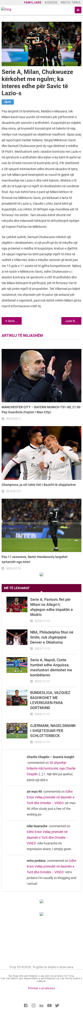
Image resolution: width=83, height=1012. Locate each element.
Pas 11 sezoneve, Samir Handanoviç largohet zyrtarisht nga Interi (35, 559)
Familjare (33, 2)
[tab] (41, 588)
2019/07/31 (13, 491)
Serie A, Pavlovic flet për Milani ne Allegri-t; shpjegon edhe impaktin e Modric (51, 607)
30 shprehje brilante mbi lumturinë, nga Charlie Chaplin (51, 768)
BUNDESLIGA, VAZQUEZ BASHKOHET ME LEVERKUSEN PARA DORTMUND (50, 700)
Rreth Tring (70, 2)
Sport (7, 101)
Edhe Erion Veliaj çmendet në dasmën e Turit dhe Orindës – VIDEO (50, 797)
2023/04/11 (13, 418)
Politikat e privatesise (41, 988)
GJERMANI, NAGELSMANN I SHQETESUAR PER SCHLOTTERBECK (52, 731)
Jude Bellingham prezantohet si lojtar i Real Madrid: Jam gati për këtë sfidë (73, 321)
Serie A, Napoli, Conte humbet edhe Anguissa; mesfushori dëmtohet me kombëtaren (51, 667)
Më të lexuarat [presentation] (17, 588)
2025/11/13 (42, 621)
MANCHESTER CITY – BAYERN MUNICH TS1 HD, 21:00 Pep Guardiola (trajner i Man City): (41, 409)
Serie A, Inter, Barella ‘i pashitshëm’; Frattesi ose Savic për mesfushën (14, 321)
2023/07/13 (13, 568)
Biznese (51, 2)
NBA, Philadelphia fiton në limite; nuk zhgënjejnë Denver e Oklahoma (51, 637)
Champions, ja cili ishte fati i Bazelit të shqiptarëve (39, 485)
